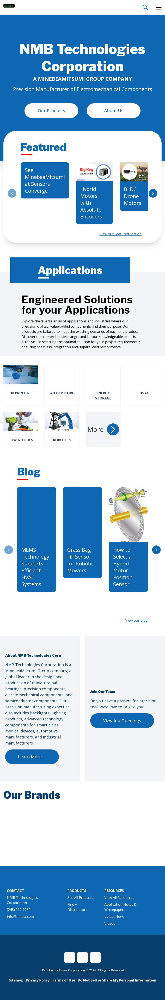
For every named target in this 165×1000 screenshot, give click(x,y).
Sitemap (16, 985)
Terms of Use (63, 985)
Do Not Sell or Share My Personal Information (117, 985)
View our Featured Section (120, 234)
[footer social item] (69, 962)
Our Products (51, 110)
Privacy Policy (37, 985)
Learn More (30, 757)
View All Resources (119, 902)
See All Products (80, 902)
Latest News (114, 921)
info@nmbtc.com (20, 921)
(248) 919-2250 (19, 914)
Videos (109, 928)
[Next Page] (153, 193)
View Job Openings (122, 720)
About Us (113, 110)
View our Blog (136, 620)
